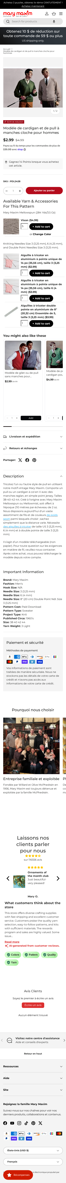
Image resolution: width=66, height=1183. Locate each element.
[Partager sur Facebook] (27, 460)
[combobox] (33, 21)
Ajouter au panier (44, 190)
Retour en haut (33, 1053)
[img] (33, 856)
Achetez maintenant (33, 6)
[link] (23, 355)
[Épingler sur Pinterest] (34, 460)
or (40, 234)
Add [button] (31, 418)
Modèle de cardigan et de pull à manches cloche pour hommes (28, 52)
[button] (54, 21)
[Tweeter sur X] (20, 460)
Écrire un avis (33, 1005)
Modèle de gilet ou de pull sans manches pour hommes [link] (21, 374)
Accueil (6, 49)
